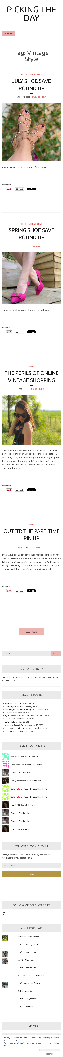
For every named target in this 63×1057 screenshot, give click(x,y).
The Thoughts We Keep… (15, 706)
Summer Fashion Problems (29, 937)
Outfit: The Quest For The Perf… (36, 789)
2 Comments (37, 246)
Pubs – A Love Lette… (32, 757)
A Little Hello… (10, 722)
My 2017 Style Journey (27, 960)
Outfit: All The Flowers (27, 968)
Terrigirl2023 (16, 805)
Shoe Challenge (28, 75)
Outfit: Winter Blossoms (28, 991)
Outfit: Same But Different (29, 983)
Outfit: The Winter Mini (27, 1006)
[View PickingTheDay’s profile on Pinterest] (4, 913)
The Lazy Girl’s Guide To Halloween (19, 728)
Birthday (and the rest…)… (34, 765)
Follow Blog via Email (31, 846)
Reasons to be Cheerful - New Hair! (32, 975)
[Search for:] (31, 653)
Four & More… (10, 719)
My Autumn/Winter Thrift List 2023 (19, 716)
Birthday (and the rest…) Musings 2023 (21, 709)
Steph (13, 773)
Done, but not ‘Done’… (14, 703)
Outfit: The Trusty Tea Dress (29, 944)
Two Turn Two (10, 713)
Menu (10, 34)
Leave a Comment (38, 97)
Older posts (31, 632)
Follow (31, 874)
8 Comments (38, 389)
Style (39, 75)
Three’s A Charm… (12, 731)
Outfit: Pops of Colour (27, 952)
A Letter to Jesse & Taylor (15, 725)
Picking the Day (31, 14)
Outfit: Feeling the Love (27, 999)
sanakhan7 (15, 757)
